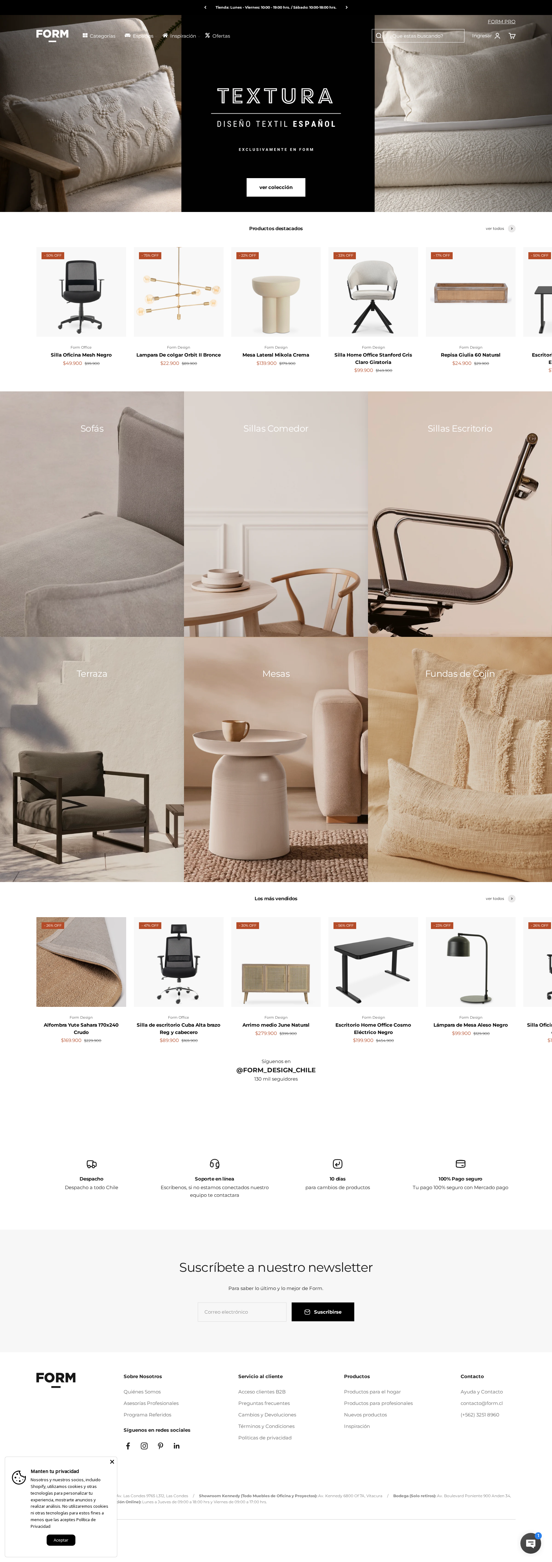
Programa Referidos (147, 1415)
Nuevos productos (365, 1415)
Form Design (178, 347)
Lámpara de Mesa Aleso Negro (470, 1025)
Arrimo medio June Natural (276, 1025)
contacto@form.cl (482, 1403)
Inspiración (357, 1426)
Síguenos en (276, 1061)
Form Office (81, 347)
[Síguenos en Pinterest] (160, 1446)
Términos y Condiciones (266, 1426)
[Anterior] (205, 7)
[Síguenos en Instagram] (144, 1446)
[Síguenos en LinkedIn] (176, 1446)
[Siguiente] (347, 7)
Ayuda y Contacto (482, 1392)
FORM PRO (502, 22)
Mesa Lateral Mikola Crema (275, 355)
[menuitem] (100, 35)
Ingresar (486, 36)
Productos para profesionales (378, 1403)
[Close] (112, 1462)
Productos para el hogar (372, 1392)
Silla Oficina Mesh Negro (81, 355)
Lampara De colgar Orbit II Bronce (178, 355)
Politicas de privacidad (265, 1438)
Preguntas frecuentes (264, 1403)
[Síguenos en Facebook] (128, 1446)
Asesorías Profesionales (151, 1403)
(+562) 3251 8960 (480, 1415)
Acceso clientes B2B (262, 1392)
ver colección (276, 187)
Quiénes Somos (142, 1392)
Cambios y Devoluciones (267, 1415)
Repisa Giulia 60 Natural (471, 355)
